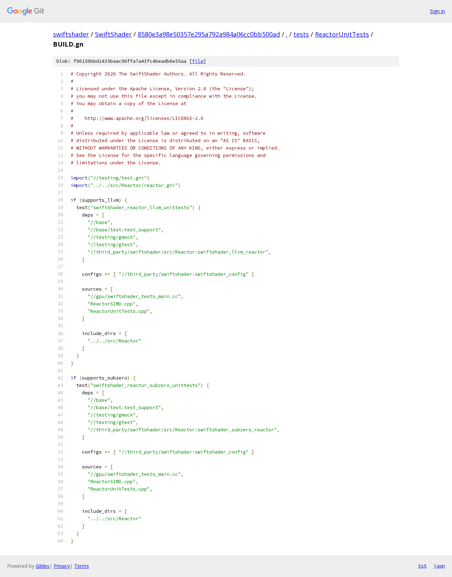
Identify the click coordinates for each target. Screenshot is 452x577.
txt (422, 566)
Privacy (62, 566)
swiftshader (71, 34)
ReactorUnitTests (342, 34)
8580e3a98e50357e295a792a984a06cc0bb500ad (209, 34)
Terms (81, 566)
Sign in (437, 11)
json (439, 566)
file (197, 61)
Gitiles (42, 566)
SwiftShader (113, 34)
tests (301, 34)
